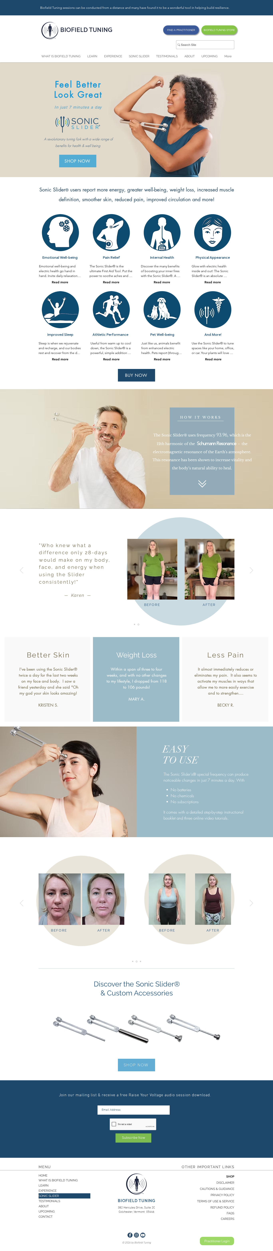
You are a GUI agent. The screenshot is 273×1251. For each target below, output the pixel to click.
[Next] (251, 570)
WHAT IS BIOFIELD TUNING (58, 1180)
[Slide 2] (135, 624)
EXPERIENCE (48, 1191)
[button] (61, 56)
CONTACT (46, 1216)
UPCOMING (47, 1211)
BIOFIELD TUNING (86, 30)
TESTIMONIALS (49, 1201)
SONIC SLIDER (49, 1196)
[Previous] (21, 570)
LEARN (44, 1185)
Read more (60, 282)
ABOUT (44, 1206)
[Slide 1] (138, 624)
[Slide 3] (140, 961)
